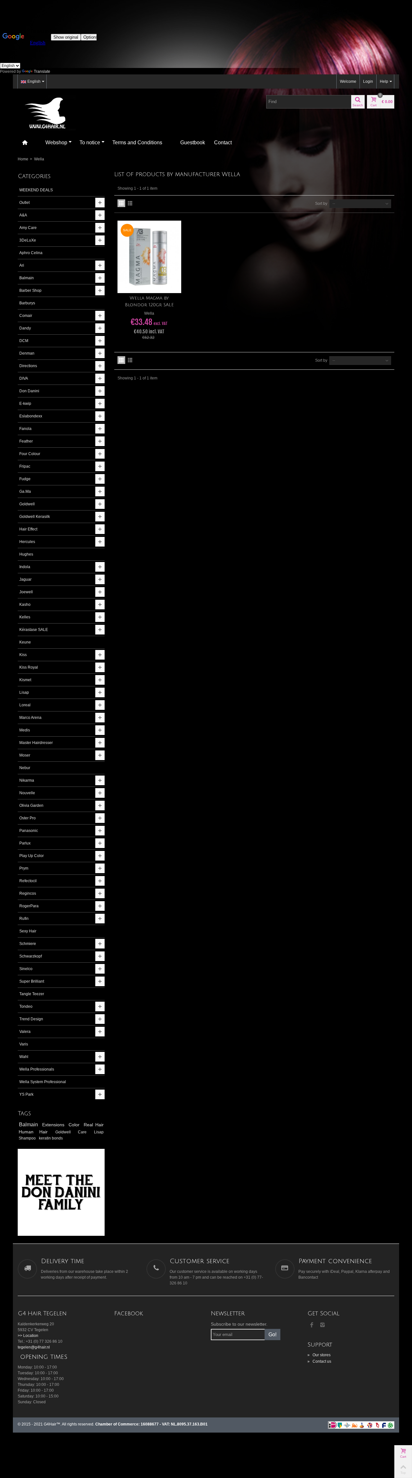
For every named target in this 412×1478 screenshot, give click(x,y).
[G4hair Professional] (47, 112)
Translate (42, 71)
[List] (130, 203)
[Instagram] (322, 1325)
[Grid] (121, 203)
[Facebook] (311, 1325)
